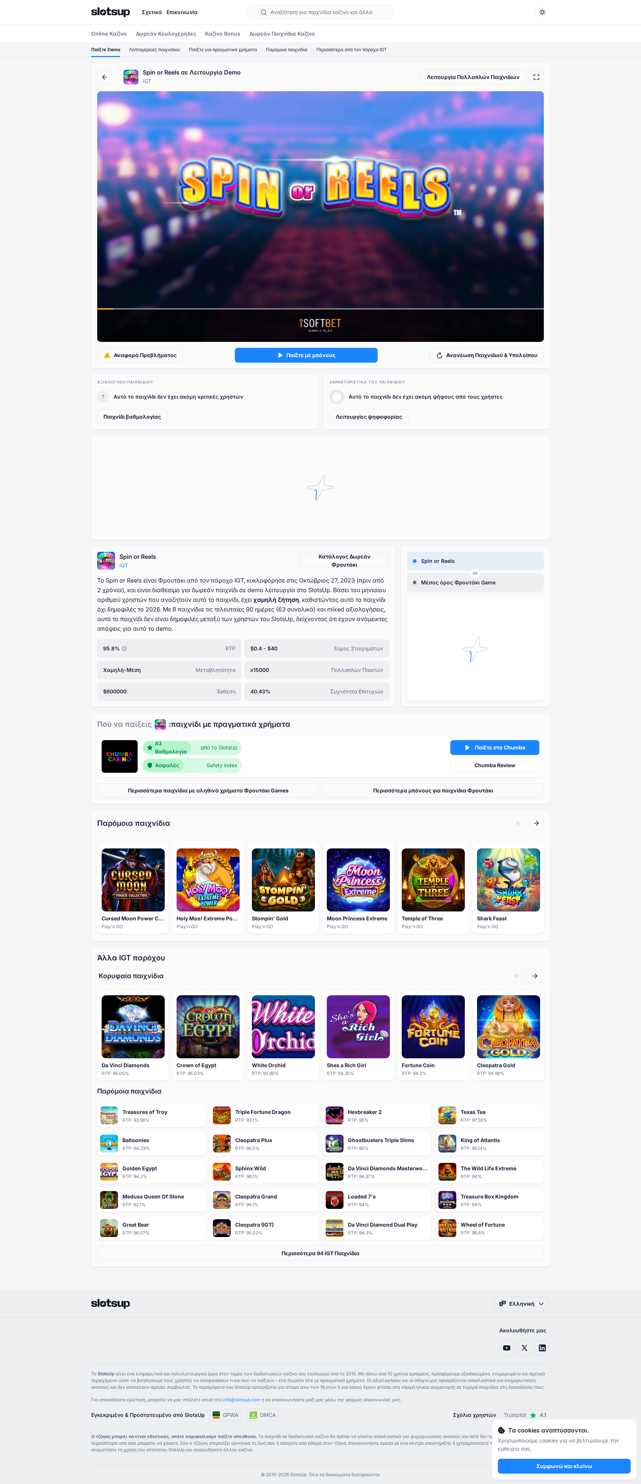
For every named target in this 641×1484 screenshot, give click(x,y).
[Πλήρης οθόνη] (536, 77)
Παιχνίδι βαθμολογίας (132, 416)
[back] (104, 77)
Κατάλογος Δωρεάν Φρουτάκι (345, 560)
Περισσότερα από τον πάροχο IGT (351, 49)
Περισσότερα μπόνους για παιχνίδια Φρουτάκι (433, 790)
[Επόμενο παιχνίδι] (536, 823)
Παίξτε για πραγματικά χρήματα (223, 49)
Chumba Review (494, 765)
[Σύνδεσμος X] (524, 1347)
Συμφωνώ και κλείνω (564, 1466)
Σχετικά (152, 12)
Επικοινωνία (182, 12)
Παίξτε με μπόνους (310, 355)
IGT (123, 565)
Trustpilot (525, 1415)
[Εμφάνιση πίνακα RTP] (124, 648)
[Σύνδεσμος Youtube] (506, 1347)
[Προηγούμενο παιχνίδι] (518, 823)
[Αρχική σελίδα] (110, 12)
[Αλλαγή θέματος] (542, 12)
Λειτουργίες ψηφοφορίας (369, 416)
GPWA (231, 1415)
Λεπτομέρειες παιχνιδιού (154, 49)
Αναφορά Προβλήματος (145, 355)
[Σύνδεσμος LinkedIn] (542, 1347)
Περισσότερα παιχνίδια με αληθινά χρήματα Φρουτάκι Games (208, 790)
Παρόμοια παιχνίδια (287, 49)
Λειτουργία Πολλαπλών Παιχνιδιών (473, 77)
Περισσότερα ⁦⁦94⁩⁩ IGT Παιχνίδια (320, 1253)
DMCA (268, 1415)
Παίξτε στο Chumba (500, 747)
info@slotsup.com (241, 1399)
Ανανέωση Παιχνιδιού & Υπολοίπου (492, 355)
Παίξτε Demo (105, 49)
